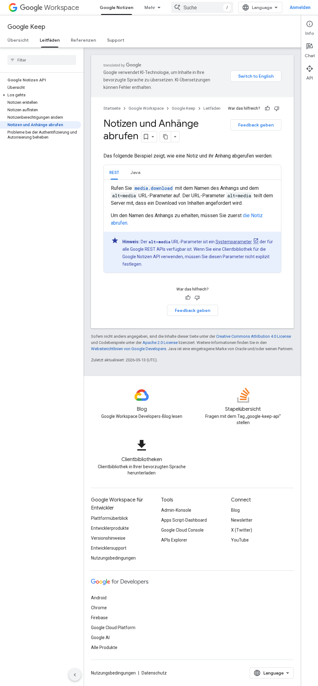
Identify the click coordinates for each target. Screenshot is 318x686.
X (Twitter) (241, 530)
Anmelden (300, 7)
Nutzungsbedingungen (113, 558)
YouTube (240, 539)
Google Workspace (146, 108)
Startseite (111, 108)
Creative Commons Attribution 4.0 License (253, 336)
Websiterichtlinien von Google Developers (128, 348)
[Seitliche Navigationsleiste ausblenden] (75, 675)
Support (115, 40)
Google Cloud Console (182, 530)
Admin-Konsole (176, 510)
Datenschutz (154, 672)
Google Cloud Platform (113, 627)
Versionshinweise (108, 538)
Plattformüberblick (109, 518)
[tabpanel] (192, 229)
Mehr (149, 7)
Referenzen (83, 40)
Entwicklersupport (108, 548)
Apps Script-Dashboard (184, 520)
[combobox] (202, 7)
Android (99, 597)
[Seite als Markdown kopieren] (165, 136)
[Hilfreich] (267, 108)
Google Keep (26, 27)
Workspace (61, 7)
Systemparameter (234, 241)
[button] (40, 95)
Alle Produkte (104, 647)
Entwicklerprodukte (110, 528)
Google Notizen (116, 7)
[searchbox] (41, 60)
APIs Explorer (174, 539)
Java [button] (135, 172)
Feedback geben (256, 125)
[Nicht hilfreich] (276, 108)
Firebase (99, 617)
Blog (235, 510)
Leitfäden (50, 40)
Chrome (99, 607)
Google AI (100, 637)
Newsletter (241, 520)
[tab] (114, 172)
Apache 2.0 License (160, 342)
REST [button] (114, 172)
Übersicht (18, 40)
